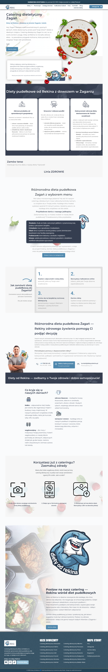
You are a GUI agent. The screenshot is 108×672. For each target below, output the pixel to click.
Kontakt (75, 6)
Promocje (37, 6)
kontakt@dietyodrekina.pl (89, 363)
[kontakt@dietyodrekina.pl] (78, 364)
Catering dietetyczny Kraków (49, 647)
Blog (81, 6)
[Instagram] (10, 662)
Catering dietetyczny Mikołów (73, 643)
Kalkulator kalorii (60, 6)
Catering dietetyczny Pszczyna (73, 647)
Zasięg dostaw (47, 6)
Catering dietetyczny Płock (72, 650)
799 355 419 (45, 363)
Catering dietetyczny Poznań (49, 656)
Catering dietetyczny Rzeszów (73, 653)
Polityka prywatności (93, 656)
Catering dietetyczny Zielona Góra (74, 659)
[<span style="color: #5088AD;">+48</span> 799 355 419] (37, 364)
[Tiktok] (14, 662)
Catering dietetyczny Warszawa (50, 643)
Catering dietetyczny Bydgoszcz (74, 656)
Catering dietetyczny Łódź (48, 653)
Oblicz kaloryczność (65, 363)
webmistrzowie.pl (76, 670)
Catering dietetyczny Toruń (48, 650)
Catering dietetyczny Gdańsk (49, 662)
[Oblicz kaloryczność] (56, 364)
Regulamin (90, 653)
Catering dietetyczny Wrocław (49, 659)
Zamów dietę (78, 8)
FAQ (69, 6)
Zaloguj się (90, 647)
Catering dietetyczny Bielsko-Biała (74, 662)
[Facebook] (6, 662)
